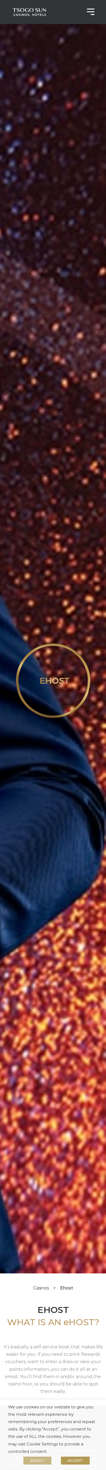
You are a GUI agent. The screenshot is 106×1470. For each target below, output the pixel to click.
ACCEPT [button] (75, 1460)
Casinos (41, 1288)
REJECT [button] (37, 1460)
